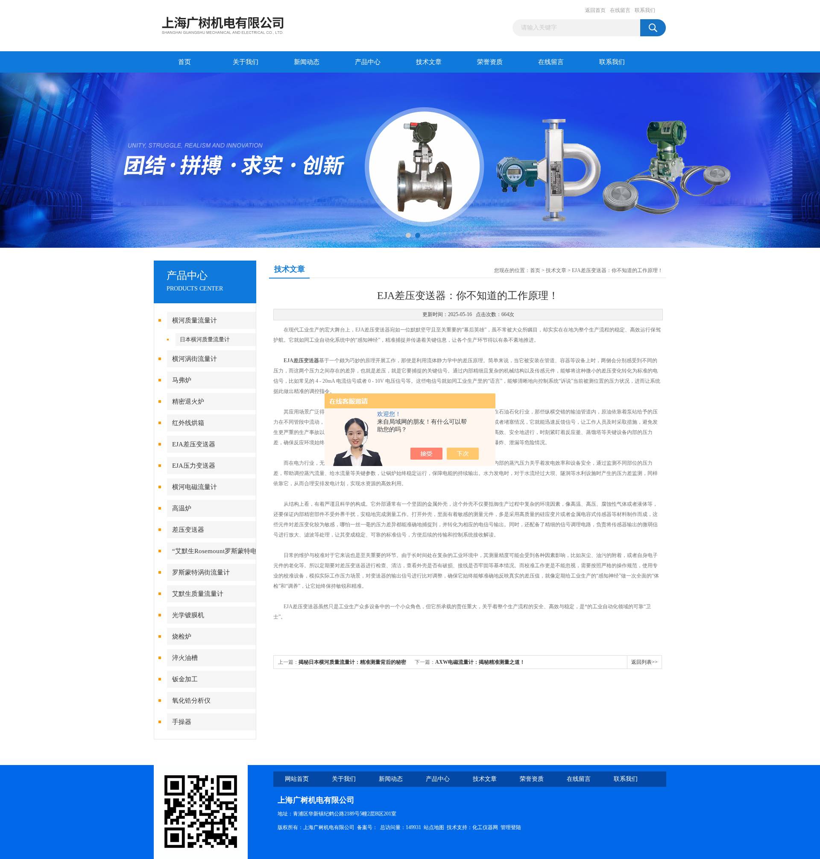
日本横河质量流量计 (205, 339)
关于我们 (245, 62)
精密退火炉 (188, 401)
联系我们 (645, 10)
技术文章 (429, 62)
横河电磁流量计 (194, 487)
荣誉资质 (490, 62)
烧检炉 (181, 636)
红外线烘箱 (188, 422)
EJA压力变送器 (193, 465)
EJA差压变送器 (193, 444)
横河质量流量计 (194, 320)
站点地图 (434, 827)
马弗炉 (181, 380)
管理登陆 (511, 827)
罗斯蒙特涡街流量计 (201, 572)
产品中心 (368, 62)
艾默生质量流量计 (197, 593)
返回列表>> (644, 662)
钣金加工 (185, 679)
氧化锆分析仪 (191, 700)
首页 (184, 62)
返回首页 (595, 10)
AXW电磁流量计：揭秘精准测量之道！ (480, 662)
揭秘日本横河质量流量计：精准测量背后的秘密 (352, 662)
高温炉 (181, 508)
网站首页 (297, 779)
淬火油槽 (185, 657)
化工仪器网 (485, 827)
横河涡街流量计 (194, 358)
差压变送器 (188, 529)
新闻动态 (306, 62)
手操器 (181, 721)
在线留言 (620, 10)
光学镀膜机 (188, 615)
